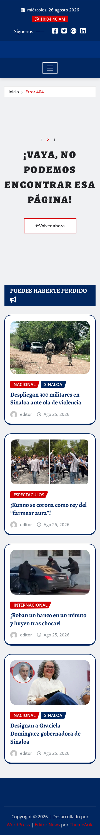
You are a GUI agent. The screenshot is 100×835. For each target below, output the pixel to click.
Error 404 (35, 91)
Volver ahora (52, 225)
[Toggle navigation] (50, 68)
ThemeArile (82, 825)
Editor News (47, 825)
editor (26, 414)
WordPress (18, 825)
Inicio (14, 91)
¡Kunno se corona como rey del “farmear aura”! (48, 509)
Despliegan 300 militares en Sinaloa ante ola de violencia (45, 398)
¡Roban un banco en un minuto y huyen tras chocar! (48, 619)
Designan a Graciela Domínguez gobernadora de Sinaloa (45, 733)
